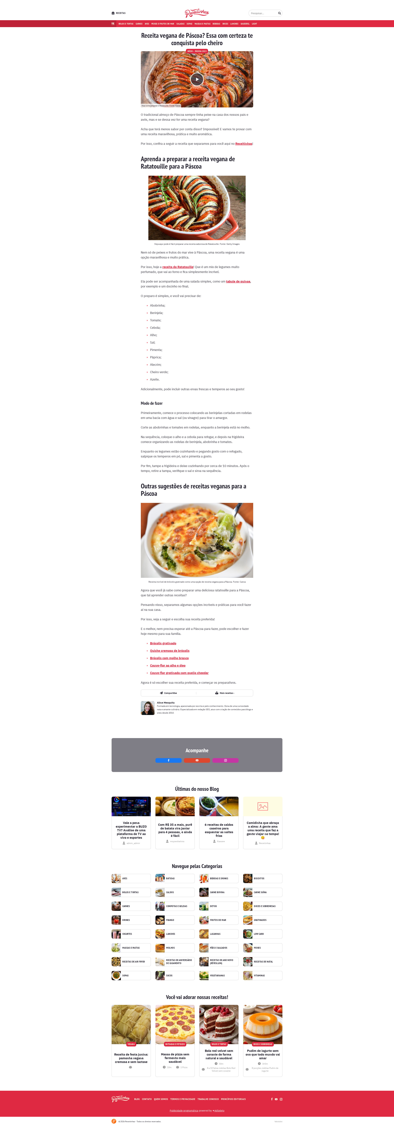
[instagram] (225, 760)
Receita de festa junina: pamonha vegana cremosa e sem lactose (131, 1058)
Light (254, 23)
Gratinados (260, 920)
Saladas (180, 23)
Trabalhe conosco (208, 1099)
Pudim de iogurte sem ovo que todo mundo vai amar (263, 1054)
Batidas (170, 878)
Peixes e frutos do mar (162, 23)
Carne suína (260, 892)
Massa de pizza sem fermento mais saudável (175, 1057)
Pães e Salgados (218, 947)
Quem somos (161, 1099)
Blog (137, 1099)
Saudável (245, 23)
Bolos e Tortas (130, 892)
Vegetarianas (217, 975)
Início (190, 51)
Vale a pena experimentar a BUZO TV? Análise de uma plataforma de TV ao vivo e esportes (131, 830)
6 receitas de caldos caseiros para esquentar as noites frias (219, 830)
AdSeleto (219, 1110)
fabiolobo (278, 1121)
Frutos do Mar (218, 920)
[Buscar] (279, 13)
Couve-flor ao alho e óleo (167, 665)
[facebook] (168, 760)
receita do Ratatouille (177, 266)
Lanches (234, 23)
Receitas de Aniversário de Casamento (179, 962)
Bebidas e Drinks (219, 878)
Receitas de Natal (263, 961)
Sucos (169, 975)
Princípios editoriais (233, 1099)
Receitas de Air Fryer (133, 961)
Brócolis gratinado (163, 643)
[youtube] (197, 760)
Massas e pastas (202, 23)
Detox (213, 906)
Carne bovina (217, 892)
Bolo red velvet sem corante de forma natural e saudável (219, 1054)
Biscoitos (259, 878)
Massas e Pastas (131, 947)
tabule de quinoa (238, 281)
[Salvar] (147, 1008)
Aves (147, 23)
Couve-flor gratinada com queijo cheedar (179, 672)
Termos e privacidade (182, 1099)
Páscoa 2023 (201, 51)
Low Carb (259, 934)
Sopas (189, 23)
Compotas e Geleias (176, 906)
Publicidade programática (184, 1110)
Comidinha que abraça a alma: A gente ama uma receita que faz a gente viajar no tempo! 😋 (263, 830)
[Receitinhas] (197, 13)
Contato (147, 1099)
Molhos (170, 947)
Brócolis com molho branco (169, 658)
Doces (225, 23)
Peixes (257, 947)
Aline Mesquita (166, 702)
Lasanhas (215, 934)
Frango (170, 920)
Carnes (139, 23)
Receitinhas (243, 143)
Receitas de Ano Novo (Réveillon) (221, 962)
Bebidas (216, 23)
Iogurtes (127, 934)
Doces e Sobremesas (264, 906)
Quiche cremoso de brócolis (169, 650)
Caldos (170, 892)
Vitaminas (259, 975)
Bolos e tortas (126, 23)
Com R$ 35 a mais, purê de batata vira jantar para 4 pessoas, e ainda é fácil (175, 830)
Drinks (126, 920)
